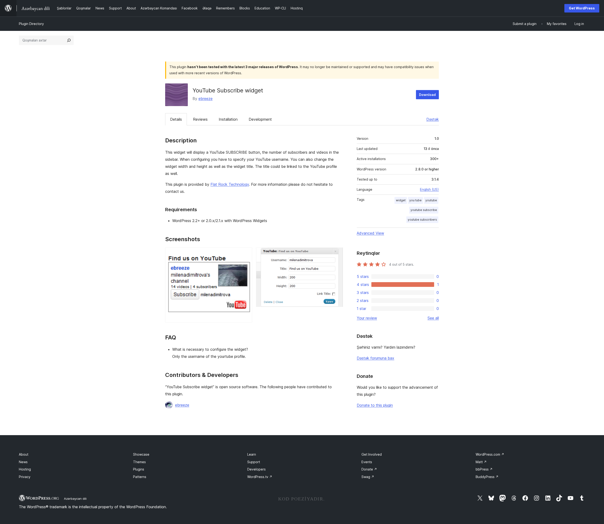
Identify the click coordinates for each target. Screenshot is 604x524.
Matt (481, 462)
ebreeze (205, 98)
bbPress (484, 469)
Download (427, 95)
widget (401, 200)
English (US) (429, 189)
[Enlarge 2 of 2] (336, 254)
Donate (369, 469)
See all (433, 318)
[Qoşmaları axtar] (69, 40)
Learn (251, 454)
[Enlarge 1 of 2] (245, 254)
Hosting (25, 469)
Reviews (200, 119)
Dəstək (432, 119)
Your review (367, 318)
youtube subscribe (424, 210)
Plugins (138, 469)
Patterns (139, 477)
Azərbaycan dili (75, 498)
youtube (431, 200)
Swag (367, 477)
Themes (139, 462)
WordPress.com (490, 454)
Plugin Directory (31, 24)
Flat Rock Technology (229, 184)
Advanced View (370, 233)
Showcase (141, 454)
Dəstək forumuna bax (375, 358)
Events (366, 462)
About (23, 454)
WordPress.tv (259, 477)
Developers (256, 469)
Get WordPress (582, 8)
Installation (228, 119)
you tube (415, 200)
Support (253, 462)
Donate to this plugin (375, 405)
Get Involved (371, 454)
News (23, 462)
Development (260, 119)
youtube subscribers (422, 219)
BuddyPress (487, 477)
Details (176, 119)
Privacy (24, 477)
